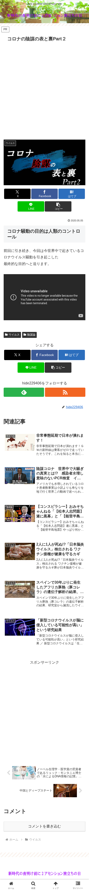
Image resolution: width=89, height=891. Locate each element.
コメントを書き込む (44, 826)
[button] (58, 206)
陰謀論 (31, 334)
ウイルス (14, 334)
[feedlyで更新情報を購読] (24, 392)
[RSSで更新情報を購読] (65, 392)
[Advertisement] (44, 90)
